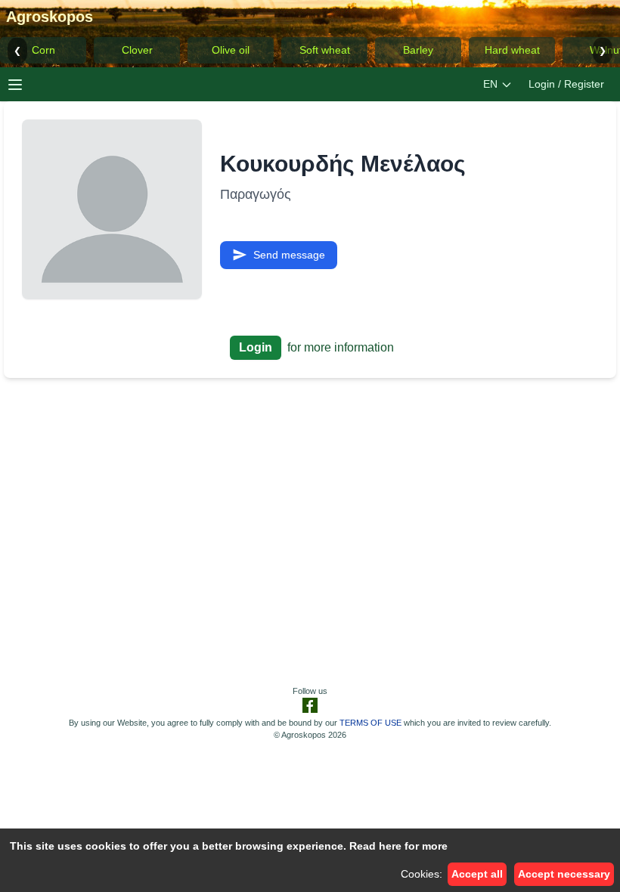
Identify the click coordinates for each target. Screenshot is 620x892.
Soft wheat (324, 50)
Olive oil (231, 50)
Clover (137, 50)
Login (255, 347)
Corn (43, 50)
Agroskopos (49, 16)
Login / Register (566, 84)
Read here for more (398, 846)
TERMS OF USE (370, 722)
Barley (418, 50)
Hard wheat (512, 50)
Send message (289, 255)
